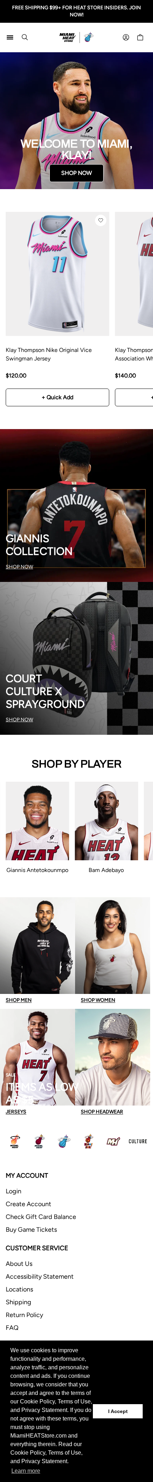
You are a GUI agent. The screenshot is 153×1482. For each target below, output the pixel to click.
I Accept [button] (118, 1411)
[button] (100, 220)
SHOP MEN (19, 1000)
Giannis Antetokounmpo (37, 870)
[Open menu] (10, 37)
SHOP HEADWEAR (102, 1112)
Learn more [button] (25, 1471)
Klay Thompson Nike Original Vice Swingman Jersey (49, 354)
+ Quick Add (57, 397)
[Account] (126, 37)
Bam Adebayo (106, 870)
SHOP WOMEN (98, 1000)
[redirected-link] (76, 120)
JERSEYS (16, 1112)
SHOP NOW (76, 173)
